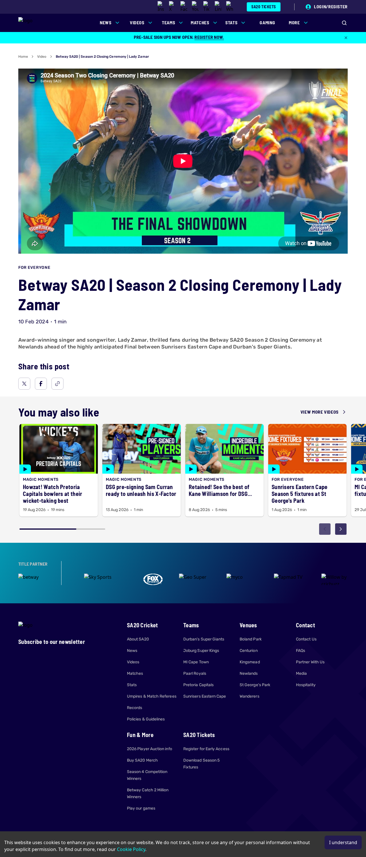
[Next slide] (341, 529)
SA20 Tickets (263, 6)
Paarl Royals (194, 673)
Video (41, 57)
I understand (343, 842)
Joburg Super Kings (201, 650)
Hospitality (306, 684)
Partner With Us (310, 662)
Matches (135, 673)
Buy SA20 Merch (142, 760)
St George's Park (255, 684)
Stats (132, 684)
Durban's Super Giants (203, 639)
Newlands (249, 673)
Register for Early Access (206, 748)
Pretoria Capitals (198, 684)
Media (301, 673)
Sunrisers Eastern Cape (204, 696)
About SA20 (138, 639)
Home (23, 57)
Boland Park (251, 639)
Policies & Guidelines (146, 719)
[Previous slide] (325, 529)
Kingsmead (250, 662)
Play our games (141, 808)
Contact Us (306, 639)
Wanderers (249, 696)
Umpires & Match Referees (151, 696)
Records (134, 707)
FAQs (300, 650)
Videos (133, 662)
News (132, 650)
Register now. (209, 37)
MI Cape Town (196, 662)
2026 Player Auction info (149, 748)
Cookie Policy (131, 849)
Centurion (249, 650)
